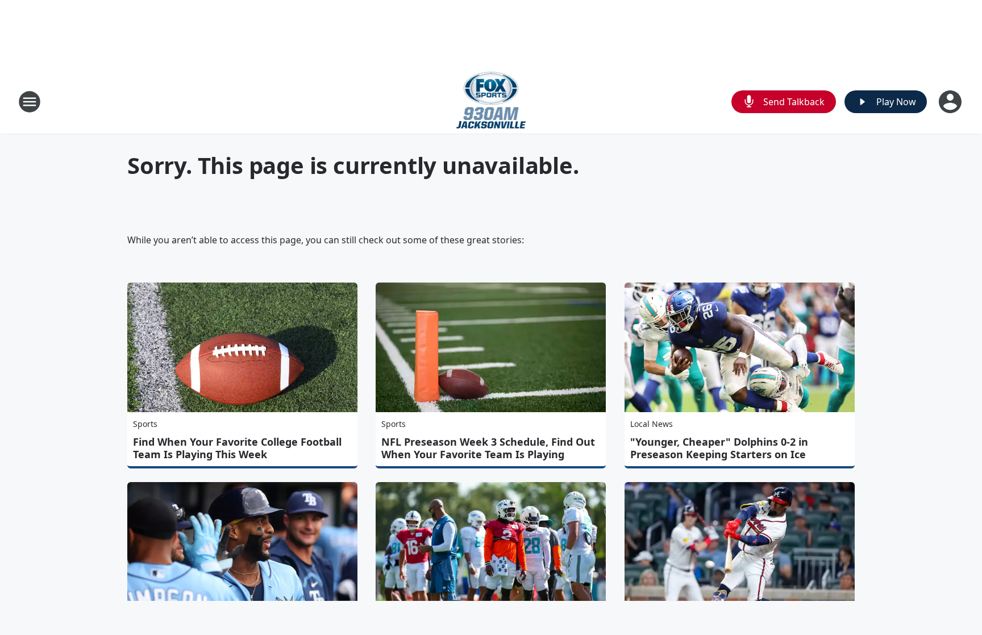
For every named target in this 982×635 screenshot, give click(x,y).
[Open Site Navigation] (29, 101)
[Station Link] (491, 101)
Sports (145, 423)
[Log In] (951, 101)
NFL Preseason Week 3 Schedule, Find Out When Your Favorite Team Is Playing (488, 447)
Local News (651, 423)
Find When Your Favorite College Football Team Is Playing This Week (237, 447)
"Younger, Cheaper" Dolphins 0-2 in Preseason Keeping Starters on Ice (719, 447)
